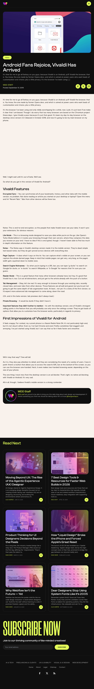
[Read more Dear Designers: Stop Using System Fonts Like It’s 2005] (86, 607)
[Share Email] (89, 86)
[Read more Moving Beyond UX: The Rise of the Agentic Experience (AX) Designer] (41, 500)
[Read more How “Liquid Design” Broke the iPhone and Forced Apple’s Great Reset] (86, 555)
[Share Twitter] (83, 86)
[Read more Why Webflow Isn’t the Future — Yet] (41, 607)
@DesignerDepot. (72, 396)
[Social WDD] (39, 673)
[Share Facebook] (78, 86)
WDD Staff (24, 391)
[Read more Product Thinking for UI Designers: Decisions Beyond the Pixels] (41, 555)
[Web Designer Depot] (5, 3)
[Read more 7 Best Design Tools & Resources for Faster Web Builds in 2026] (86, 500)
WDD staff (21, 394)
